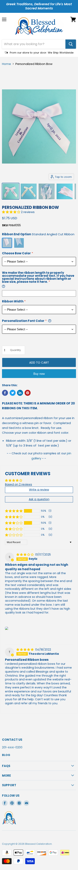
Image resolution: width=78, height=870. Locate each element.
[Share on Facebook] (5, 393)
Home (6, 64)
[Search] (70, 44)
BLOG (6, 755)
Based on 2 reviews (18, 484)
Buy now (39, 373)
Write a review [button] (39, 490)
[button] (11, 212)
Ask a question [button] (39, 499)
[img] (25, 555)
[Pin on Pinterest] (28, 393)
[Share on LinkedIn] (20, 393)
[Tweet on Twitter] (13, 393)
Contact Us (12, 740)
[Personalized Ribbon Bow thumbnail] (10, 191)
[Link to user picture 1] (6, 628)
